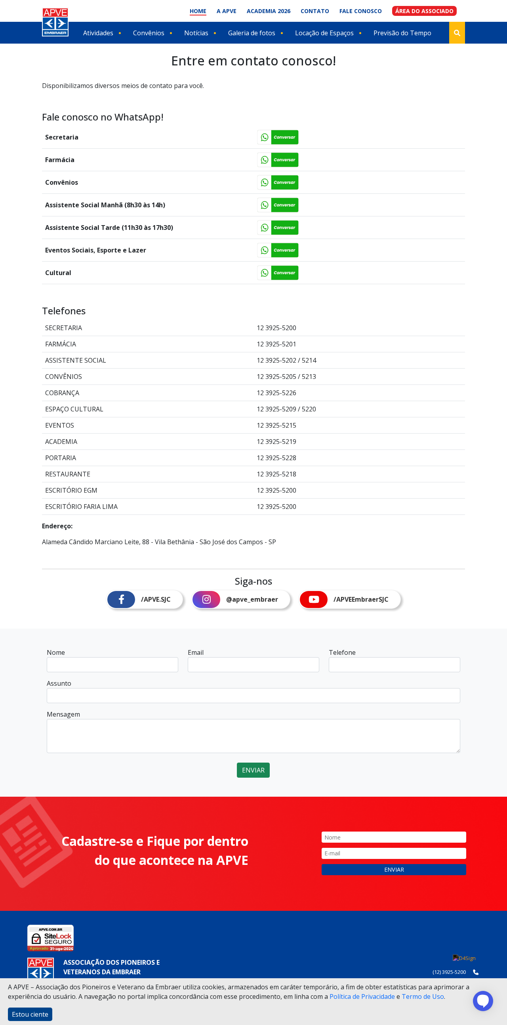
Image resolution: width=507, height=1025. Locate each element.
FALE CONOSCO (360, 11)
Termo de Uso (423, 996)
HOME (198, 11)
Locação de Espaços (324, 33)
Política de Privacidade (362, 996)
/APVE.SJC (156, 599)
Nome (56, 652)
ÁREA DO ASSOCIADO (424, 11)
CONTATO (315, 11)
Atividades (98, 33)
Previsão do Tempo (402, 33)
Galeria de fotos (251, 33)
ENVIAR (253, 770)
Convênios (148, 33)
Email (196, 652)
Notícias (196, 33)
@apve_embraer (252, 599)
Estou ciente (30, 1014)
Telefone (342, 652)
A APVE (226, 11)
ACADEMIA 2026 (268, 11)
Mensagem (63, 714)
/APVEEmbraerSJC (361, 599)
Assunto (59, 683)
